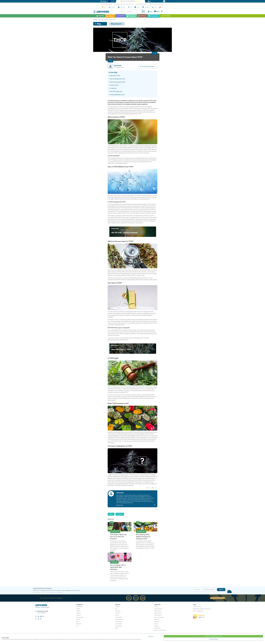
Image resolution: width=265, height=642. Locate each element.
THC (137, 147)
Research (120, 514)
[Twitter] (154, 505)
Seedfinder (117, 606)
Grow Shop (78, 619)
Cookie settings (213, 639)
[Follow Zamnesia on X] (43, 616)
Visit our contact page (41, 612)
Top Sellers (117, 613)
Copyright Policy (157, 628)
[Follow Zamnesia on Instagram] (38, 616)
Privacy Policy (52, 592)
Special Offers (78, 623)
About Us (117, 615)
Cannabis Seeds (79, 606)
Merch (77, 621)
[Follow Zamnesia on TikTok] (36, 619)
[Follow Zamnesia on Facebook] (36, 616)
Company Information (158, 608)
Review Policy (156, 621)
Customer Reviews (118, 617)
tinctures (115, 435)
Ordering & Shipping (158, 613)
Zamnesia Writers (118, 621)
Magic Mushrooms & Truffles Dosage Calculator (202, 608)
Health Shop (78, 613)
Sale (77, 625)
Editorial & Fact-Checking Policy (160, 630)
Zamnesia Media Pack (119, 619)
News (111, 514)
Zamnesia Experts (118, 623)
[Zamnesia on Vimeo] (41, 616)
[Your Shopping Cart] (162, 11)
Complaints (156, 625)
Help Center (156, 606)
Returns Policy (157, 619)
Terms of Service (59, 592)
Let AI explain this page (148, 66)
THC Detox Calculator (197, 606)
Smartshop (78, 615)
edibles (133, 435)
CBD (154, 160)
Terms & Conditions (157, 615)
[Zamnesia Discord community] (41, 619)
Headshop (78, 608)
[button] (110, 66)
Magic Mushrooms (79, 617)
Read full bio (119, 505)
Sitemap (116, 628)
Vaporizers (78, 610)
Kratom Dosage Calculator (198, 610)
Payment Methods (157, 610)
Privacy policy (150, 636)
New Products (117, 610)
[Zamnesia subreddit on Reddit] (38, 619)
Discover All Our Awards (217, 598)
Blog (116, 608)
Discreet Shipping (118, 625)
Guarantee (156, 623)
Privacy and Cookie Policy (159, 617)
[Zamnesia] (105, 11)
